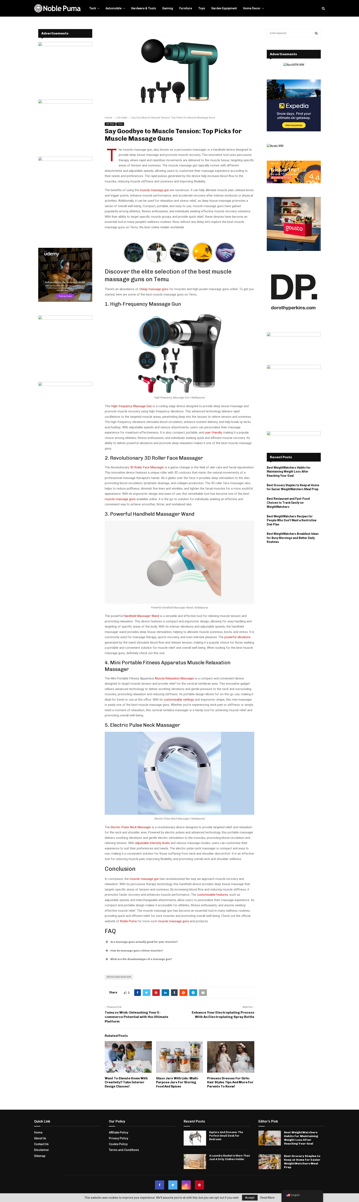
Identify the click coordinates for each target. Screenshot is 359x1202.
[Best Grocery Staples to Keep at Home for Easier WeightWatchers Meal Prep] (269, 1161)
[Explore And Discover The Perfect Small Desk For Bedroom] (195, 1138)
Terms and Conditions (124, 1150)
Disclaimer (41, 1150)
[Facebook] (159, 1185)
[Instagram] (186, 1185)
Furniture (185, 8)
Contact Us (41, 1144)
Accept (249, 1197)
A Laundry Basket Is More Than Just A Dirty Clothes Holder (229, 1157)
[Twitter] (172, 1185)
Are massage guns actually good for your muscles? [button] (144, 941)
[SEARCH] (316, 33)
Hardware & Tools (143, 8)
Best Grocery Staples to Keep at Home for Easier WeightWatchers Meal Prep (302, 1161)
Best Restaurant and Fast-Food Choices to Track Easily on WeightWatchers (288, 502)
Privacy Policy (118, 1138)
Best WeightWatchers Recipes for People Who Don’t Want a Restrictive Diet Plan (291, 520)
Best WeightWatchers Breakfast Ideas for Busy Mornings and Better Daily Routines (293, 538)
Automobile (114, 8)
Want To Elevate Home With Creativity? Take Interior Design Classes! (126, 1082)
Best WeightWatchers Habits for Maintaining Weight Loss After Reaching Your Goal (289, 471)
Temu (120, 124)
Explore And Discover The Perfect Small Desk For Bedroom (226, 1136)
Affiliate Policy (118, 1132)
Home (38, 1132)
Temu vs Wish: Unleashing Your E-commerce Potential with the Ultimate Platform (136, 1016)
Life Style (110, 124)
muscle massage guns (173, 921)
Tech (92, 8)
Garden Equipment (224, 8)
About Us (40, 1138)
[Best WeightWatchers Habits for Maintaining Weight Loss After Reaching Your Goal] (269, 1138)
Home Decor (252, 8)
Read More (267, 1197)
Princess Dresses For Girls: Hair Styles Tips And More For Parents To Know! (230, 1082)
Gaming (167, 8)
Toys (201, 8)
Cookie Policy (118, 1144)
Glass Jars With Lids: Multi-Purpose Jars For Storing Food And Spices (177, 1082)
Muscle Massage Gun (119, 977)
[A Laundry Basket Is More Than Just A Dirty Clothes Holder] (195, 1161)
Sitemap (39, 1156)
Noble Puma (128, 921)
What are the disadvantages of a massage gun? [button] (141, 959)
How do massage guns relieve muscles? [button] (136, 950)
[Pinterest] (199, 1185)
